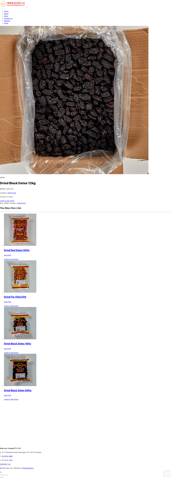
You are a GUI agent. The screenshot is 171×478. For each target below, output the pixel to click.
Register (7, 21)
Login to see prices (7, 201)
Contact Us (8, 18)
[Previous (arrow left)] (1, 477)
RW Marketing (28, 468)
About (6, 14)
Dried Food (12, 193)
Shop (6, 16)
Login (6, 23)
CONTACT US (5, 464)
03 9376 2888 (7, 456)
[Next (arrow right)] (3, 477)
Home (6, 11)
